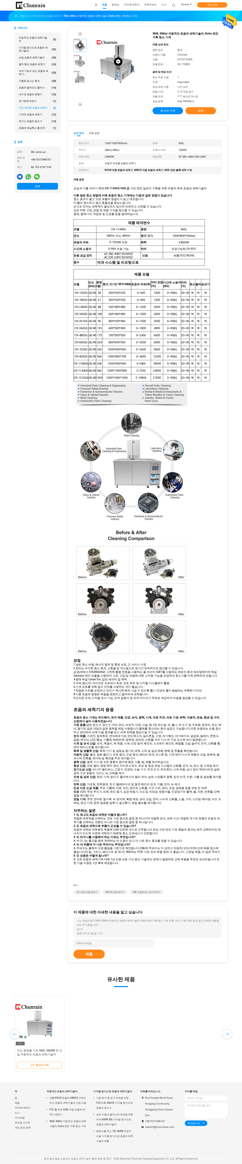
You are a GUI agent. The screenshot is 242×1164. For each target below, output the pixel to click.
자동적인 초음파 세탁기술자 (37, 39)
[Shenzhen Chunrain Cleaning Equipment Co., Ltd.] (30, 5)
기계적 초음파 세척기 (37, 114)
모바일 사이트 (22, 1122)
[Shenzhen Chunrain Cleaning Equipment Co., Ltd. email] (20, 176)
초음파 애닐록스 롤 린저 (37, 127)
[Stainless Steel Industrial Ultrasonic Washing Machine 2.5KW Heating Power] (118, 62)
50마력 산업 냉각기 (115, 892)
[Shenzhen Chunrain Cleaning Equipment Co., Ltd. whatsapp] (28, 176)
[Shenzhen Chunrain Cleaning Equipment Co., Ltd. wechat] (37, 176)
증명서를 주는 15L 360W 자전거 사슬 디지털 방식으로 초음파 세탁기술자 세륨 (114, 1136)
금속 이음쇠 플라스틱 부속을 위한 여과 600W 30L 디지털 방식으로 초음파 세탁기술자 (114, 1119)
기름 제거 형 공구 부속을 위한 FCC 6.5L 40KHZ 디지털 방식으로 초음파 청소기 (114, 1102)
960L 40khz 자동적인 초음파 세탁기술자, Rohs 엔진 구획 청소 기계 (67, 1124)
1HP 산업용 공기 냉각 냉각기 (146, 892)
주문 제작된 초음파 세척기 (37, 107)
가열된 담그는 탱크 (37, 80)
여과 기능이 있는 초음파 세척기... (37, 73)
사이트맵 (20, 1117)
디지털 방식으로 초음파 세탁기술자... (37, 49)
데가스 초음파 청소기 (37, 121)
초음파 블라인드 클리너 (37, 87)
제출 (89, 954)
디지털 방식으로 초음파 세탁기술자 (112, 1091)
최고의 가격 (167, 110)
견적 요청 (212, 4)
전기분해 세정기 (37, 101)
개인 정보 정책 (23, 1127)
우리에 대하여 (22, 1107)
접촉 (37, 186)
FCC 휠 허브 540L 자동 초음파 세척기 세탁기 (67, 1112)
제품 (17, 1102)
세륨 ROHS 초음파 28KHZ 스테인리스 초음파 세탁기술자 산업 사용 (67, 1100)
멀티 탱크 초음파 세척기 (37, 64)
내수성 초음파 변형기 (37, 94)
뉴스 (17, 1112)
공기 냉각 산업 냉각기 (87, 892)
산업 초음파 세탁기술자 (37, 57)
